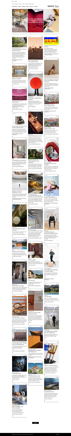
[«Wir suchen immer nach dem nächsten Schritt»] (19, 42)
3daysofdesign (14, 234)
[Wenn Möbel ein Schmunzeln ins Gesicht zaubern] (51, 257)
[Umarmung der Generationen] (19, 149)
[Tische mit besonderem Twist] (35, 123)
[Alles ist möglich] (35, 250)
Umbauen (16, 166)
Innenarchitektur (50, 240)
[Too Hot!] (51, 41)
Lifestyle (31, 6)
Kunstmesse (14, 199)
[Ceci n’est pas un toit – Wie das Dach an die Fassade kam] (19, 335)
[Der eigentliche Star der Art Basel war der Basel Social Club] (35, 184)
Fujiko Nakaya (24, 198)
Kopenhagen (23, 234)
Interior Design (19, 234)
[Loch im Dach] (19, 94)
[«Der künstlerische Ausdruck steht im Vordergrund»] (51, 318)
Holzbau (36, 168)
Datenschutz (24, 434)
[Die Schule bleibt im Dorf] (35, 368)
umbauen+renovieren (20, 166)
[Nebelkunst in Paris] (19, 180)
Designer (32, 68)
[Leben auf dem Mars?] (35, 48)
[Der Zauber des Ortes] (51, 384)
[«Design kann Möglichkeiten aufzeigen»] (35, 85)
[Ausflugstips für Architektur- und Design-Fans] (35, 337)
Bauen (27, 6)
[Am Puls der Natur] (19, 364)
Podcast (36, 6)
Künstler (17, 109)
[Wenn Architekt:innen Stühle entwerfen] (51, 69)
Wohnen (23, 6)
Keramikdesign (21, 133)
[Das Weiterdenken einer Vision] (35, 219)
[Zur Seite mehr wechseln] (35, 423)
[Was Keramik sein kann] (19, 120)
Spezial (20, 256)
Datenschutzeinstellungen (29, 434)
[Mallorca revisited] (19, 71)
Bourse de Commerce (18, 198)
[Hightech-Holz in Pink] (51, 122)
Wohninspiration (46, 279)
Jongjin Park (16, 133)
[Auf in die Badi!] (51, 290)
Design (19, 6)
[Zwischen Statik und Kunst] (19, 306)
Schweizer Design (33, 106)
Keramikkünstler (14, 134)
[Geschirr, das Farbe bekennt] (51, 186)
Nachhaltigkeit (14, 60)
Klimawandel (20, 59)
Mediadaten (19, 434)
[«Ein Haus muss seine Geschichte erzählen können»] (51, 219)
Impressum (16, 434)
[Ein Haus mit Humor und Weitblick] (51, 150)
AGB (21, 434)
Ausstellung (14, 198)
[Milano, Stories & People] (19, 273)
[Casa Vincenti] (35, 274)
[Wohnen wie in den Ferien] (19, 244)
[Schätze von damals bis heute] (51, 353)
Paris (20, 199)
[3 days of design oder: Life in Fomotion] (19, 215)
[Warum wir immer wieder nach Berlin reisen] (35, 301)
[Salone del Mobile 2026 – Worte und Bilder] (19, 395)
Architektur (14, 6)
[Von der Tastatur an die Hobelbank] (35, 154)
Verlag (13, 434)
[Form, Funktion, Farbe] (51, 99)
